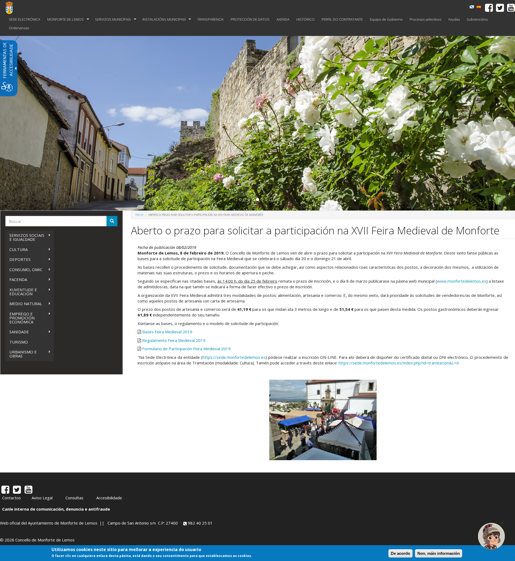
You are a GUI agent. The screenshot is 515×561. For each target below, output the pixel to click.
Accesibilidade (109, 497)
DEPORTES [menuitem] (18, 259)
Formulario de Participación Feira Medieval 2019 (186, 348)
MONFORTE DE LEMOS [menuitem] (64, 19)
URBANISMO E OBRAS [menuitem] (21, 354)
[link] (472, 6)
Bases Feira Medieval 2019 (167, 331)
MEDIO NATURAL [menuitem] (23, 304)
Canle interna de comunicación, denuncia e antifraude (56, 509)
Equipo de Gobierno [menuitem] (386, 19)
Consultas (74, 497)
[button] (240, 199)
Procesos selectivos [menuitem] (425, 19)
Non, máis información (438, 553)
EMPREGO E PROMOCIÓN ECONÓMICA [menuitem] (20, 317)
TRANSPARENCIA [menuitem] (210, 19)
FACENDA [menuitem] (16, 279)
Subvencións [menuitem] (477, 19)
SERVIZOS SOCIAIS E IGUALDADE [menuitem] (24, 237)
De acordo (400, 553)
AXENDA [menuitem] (283, 19)
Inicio (139, 215)
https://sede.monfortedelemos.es (234, 357)
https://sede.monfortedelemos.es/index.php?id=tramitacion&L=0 (399, 363)
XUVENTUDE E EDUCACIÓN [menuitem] (21, 291)
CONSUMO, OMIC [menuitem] (23, 269)
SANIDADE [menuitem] (17, 332)
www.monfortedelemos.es (461, 281)
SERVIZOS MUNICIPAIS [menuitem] (111, 19)
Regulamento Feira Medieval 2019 (173, 340)
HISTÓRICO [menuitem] (305, 19)
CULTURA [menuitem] (16, 249)
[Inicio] (11, 7)
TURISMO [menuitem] (18, 342)
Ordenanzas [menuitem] (19, 27)
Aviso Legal (42, 497)
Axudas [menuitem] (454, 19)
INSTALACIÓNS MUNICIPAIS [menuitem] (162, 19)
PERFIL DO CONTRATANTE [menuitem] (342, 19)
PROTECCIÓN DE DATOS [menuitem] (250, 19)
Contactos (11, 497)
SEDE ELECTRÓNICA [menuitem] (24, 19)
